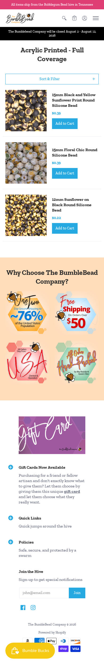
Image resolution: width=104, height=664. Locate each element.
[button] (64, 18)
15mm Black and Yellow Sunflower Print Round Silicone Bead (73, 100)
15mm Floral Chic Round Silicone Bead (74, 152)
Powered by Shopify (52, 632)
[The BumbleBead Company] (20, 18)
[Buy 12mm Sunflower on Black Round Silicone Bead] (26, 215)
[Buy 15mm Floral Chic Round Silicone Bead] (26, 162)
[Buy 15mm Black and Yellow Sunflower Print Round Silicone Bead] (26, 110)
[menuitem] (64, 18)
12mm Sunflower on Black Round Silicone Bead (71, 205)
